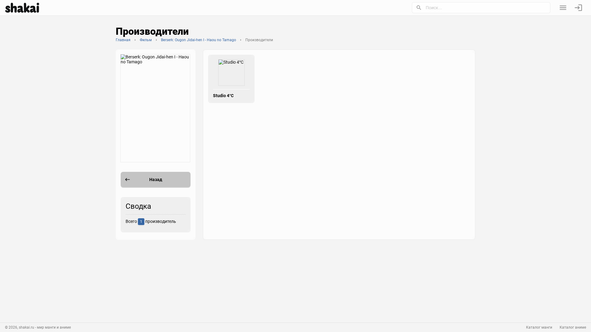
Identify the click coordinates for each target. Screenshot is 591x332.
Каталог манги (539, 327)
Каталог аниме (573, 327)
